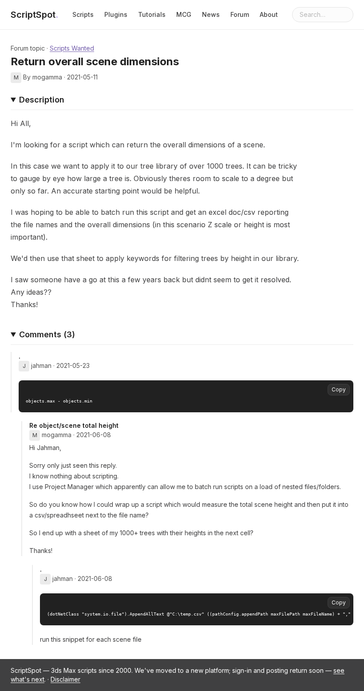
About (269, 14)
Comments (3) (47, 334)
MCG (183, 14)
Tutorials (152, 14)
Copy (339, 389)
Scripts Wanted (72, 48)
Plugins (115, 14)
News (211, 14)
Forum (239, 14)
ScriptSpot (34, 14)
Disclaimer (65, 679)
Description (41, 99)
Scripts (83, 14)
